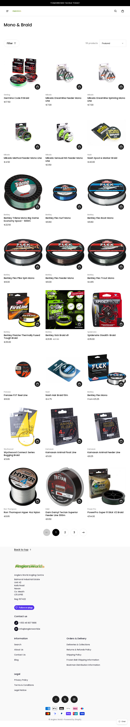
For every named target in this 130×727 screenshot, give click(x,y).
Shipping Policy (74, 654)
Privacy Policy (21, 679)
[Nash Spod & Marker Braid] (106, 132)
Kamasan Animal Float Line (61, 452)
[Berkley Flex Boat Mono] (106, 192)
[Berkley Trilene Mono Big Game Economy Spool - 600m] (23, 192)
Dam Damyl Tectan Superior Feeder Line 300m (62, 514)
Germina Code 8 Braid (16, 98)
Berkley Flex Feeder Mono (60, 278)
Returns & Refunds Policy (79, 649)
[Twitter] (65, 699)
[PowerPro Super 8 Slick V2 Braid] (106, 486)
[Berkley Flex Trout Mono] (106, 252)
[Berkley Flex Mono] (106, 369)
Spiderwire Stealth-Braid (101, 335)
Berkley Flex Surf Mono (58, 218)
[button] (115, 11)
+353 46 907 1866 (27, 622)
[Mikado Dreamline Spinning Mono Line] (106, 72)
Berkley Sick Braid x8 (57, 335)
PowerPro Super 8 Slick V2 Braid (105, 512)
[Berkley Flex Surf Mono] (65, 192)
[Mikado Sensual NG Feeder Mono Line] (65, 132)
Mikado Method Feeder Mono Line (23, 158)
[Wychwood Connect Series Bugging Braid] (23, 426)
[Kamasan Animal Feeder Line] (106, 426)
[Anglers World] (16, 11)
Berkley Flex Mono (97, 395)
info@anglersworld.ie (29, 628)
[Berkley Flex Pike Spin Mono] (23, 252)
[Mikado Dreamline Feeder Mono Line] (65, 72)
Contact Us (20, 654)
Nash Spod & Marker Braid (102, 158)
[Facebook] (55, 699)
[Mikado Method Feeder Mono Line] (23, 132)
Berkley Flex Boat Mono (100, 218)
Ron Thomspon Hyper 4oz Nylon (22, 512)
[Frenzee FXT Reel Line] (23, 369)
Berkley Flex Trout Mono (100, 278)
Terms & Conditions (24, 685)
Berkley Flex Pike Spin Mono (19, 278)
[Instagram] (74, 699)
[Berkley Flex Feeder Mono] (65, 252)
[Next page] (83, 532)
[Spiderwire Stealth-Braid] (106, 309)
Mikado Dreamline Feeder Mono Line (63, 99)
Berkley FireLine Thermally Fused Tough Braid (22, 337)
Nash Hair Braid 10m (57, 395)
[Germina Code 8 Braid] (23, 72)
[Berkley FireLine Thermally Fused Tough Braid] (23, 309)
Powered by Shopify (72, 719)
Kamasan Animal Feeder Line (103, 452)
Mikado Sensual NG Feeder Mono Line (64, 159)
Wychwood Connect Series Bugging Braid (19, 454)
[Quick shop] (37, 87)
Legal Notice (20, 690)
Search (17, 644)
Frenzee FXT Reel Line (16, 395)
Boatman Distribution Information (83, 664)
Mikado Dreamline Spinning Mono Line (106, 99)
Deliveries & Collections (78, 644)
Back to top (21, 549)
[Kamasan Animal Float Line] (65, 426)
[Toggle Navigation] (7, 11)
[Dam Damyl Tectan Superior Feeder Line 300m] (65, 486)
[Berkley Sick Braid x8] (65, 309)
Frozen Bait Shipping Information (83, 659)
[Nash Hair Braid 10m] (65, 369)
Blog (16, 659)
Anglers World (56, 719)
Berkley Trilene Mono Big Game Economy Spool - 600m (21, 219)
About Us (18, 649)
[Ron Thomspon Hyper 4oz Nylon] (23, 486)
